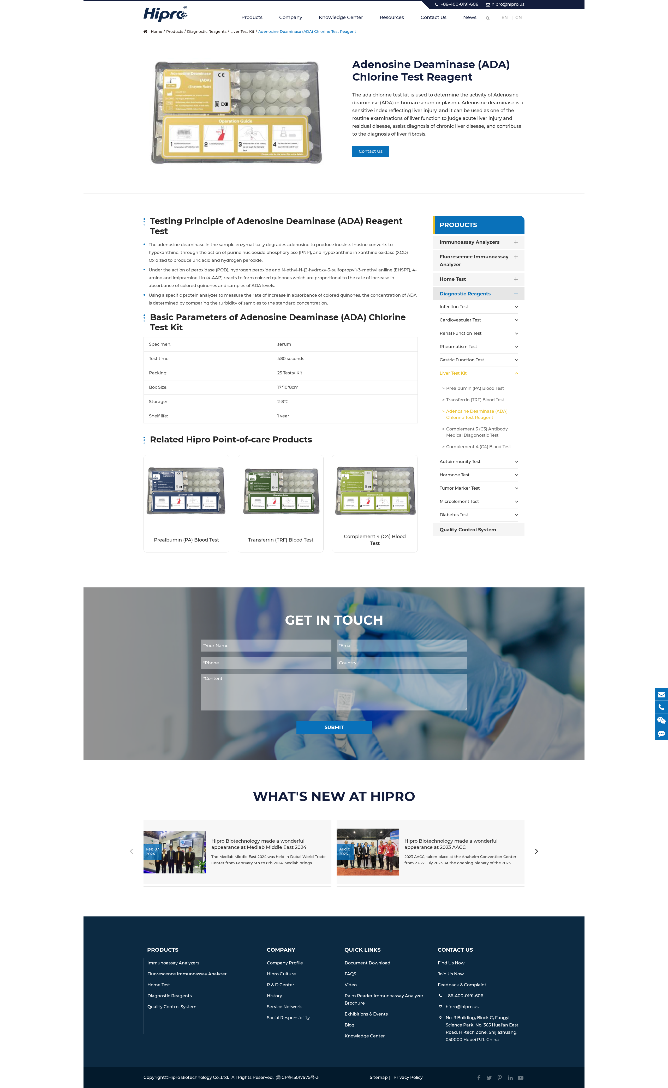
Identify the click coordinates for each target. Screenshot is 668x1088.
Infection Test (454, 306)
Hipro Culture (281, 973)
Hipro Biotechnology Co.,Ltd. (198, 1077)
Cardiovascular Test (460, 320)
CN (518, 17)
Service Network (284, 1006)
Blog (349, 1025)
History (274, 995)
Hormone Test (455, 474)
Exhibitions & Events (366, 1014)
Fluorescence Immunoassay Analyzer (474, 261)
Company (290, 17)
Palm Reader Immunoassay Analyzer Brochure (384, 999)
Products (252, 17)
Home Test (453, 279)
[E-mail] (661, 694)
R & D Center (280, 984)
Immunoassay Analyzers (470, 242)
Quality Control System (468, 530)
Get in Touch (334, 620)
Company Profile (285, 963)
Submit (334, 727)
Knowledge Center (341, 17)
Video (351, 984)
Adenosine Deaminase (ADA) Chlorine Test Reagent (307, 31)
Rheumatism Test (458, 346)
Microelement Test (459, 501)
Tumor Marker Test (460, 488)
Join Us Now (451, 973)
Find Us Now (451, 963)
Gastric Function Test (462, 359)
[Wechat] (661, 720)
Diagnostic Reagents (206, 31)
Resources (392, 17)
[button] (536, 852)
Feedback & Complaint (462, 984)
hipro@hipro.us (508, 4)
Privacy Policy (408, 1077)
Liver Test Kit (242, 31)
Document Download (367, 963)
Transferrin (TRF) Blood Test (280, 540)
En (505, 17)
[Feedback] (661, 733)
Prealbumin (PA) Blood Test (186, 540)
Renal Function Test (461, 333)
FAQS (350, 973)
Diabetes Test (454, 514)
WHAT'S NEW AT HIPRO (334, 796)
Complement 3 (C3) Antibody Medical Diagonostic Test (477, 432)
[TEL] (661, 707)
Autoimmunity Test (460, 461)
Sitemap (379, 1077)
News (469, 17)
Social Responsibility (288, 1017)
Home (156, 31)
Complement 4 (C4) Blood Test (375, 540)
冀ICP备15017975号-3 (297, 1077)
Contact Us (433, 17)
